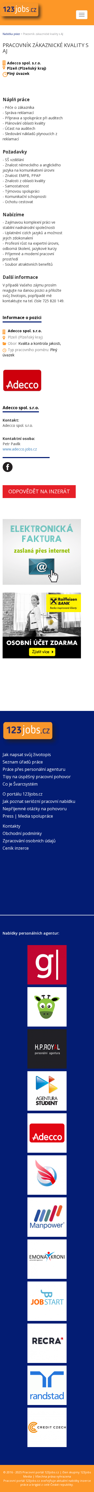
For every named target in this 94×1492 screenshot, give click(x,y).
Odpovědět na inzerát (39, 491)
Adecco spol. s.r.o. (24, 62)
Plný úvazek (18, 73)
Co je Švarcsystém (20, 784)
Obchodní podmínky (22, 833)
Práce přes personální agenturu (34, 769)
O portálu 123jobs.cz (23, 794)
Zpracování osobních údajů (29, 841)
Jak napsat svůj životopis (27, 754)
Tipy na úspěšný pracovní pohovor (37, 777)
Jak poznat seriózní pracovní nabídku (39, 801)
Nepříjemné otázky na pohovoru (35, 809)
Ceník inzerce (16, 848)
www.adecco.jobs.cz (20, 449)
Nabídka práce (11, 34)
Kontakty (11, 826)
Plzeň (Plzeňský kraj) (26, 68)
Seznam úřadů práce (23, 762)
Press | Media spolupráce (28, 816)
